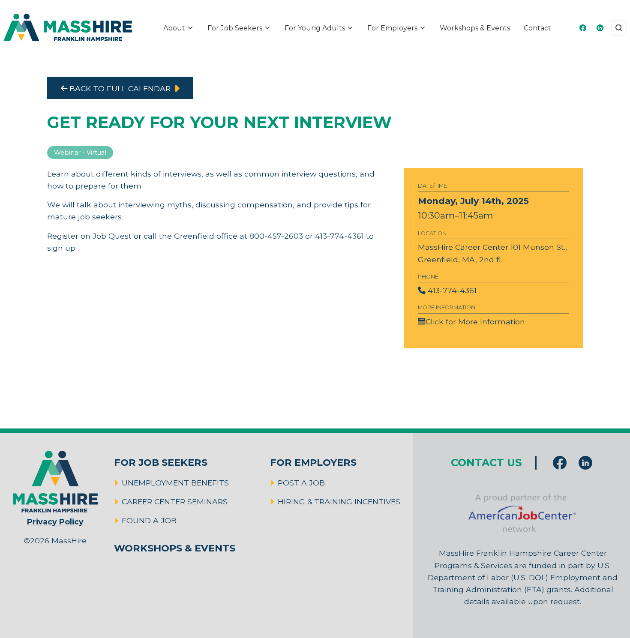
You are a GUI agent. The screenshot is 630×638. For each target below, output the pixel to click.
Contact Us (486, 462)
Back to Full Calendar (119, 88)
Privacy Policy (55, 521)
